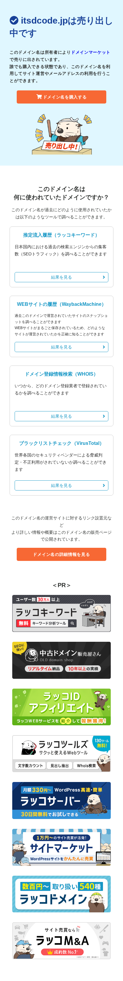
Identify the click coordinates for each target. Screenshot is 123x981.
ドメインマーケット (90, 52)
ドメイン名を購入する (65, 97)
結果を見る (61, 277)
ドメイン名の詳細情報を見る (61, 554)
